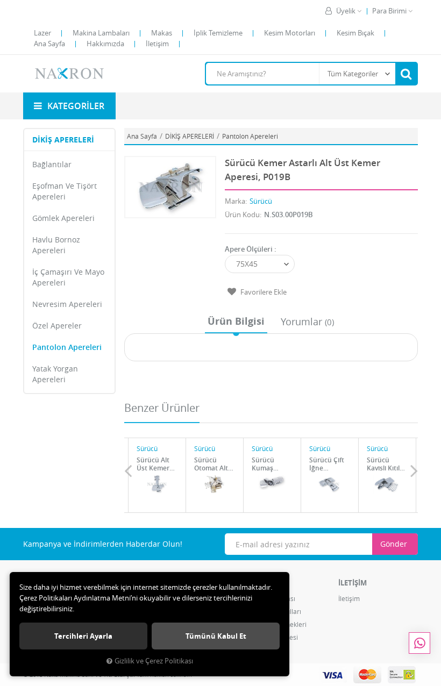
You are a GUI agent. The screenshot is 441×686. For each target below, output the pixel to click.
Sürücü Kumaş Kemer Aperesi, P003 (264, 464)
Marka (235, 201)
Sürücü (261, 201)
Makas (161, 33)
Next (414, 470)
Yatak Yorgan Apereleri (55, 373)
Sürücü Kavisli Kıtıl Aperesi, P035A (383, 464)
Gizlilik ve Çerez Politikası (154, 661)
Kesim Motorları (289, 33)
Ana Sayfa (49, 43)
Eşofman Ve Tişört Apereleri (64, 191)
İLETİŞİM (352, 583)
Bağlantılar (52, 164)
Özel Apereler (57, 325)
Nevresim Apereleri (67, 304)
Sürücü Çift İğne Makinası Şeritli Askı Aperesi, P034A (326, 464)
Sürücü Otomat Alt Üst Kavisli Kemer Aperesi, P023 (211, 464)
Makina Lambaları (101, 33)
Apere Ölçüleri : (250, 249)
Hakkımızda (105, 43)
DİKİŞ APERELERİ (63, 139)
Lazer (42, 33)
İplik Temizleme (218, 33)
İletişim (157, 43)
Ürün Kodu (242, 214)
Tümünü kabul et (216, 636)
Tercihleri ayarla (83, 636)
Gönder (393, 544)
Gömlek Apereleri (63, 218)
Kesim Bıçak (355, 33)
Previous (128, 470)
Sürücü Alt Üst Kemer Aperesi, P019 (153, 464)
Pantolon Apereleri (67, 347)
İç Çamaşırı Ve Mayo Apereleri (68, 277)
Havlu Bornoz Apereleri (56, 244)
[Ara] (406, 73)
